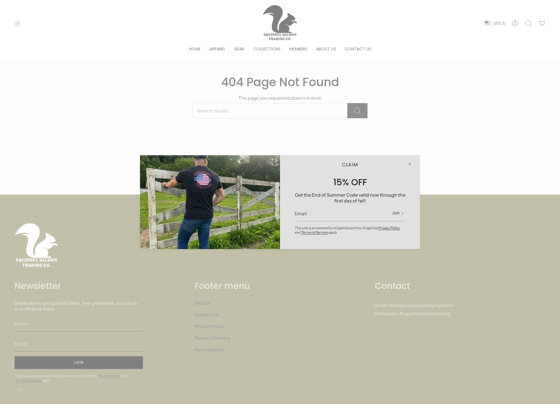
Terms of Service (314, 232)
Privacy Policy (389, 228)
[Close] (409, 164)
